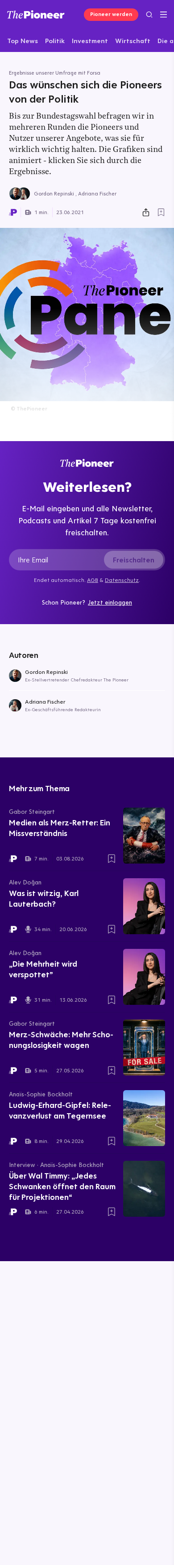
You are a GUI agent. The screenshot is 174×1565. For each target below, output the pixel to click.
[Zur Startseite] (36, 14)
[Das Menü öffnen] (163, 15)
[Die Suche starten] (149, 14)
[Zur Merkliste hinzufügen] (161, 212)
